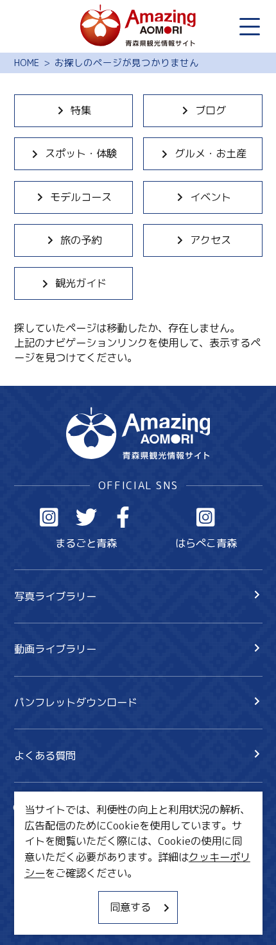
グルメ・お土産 (210, 153)
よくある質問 (45, 755)
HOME (26, 63)
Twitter (86, 517)
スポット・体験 (81, 153)
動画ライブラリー (55, 648)
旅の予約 (80, 239)
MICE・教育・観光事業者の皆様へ (93, 865)
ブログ (210, 110)
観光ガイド (81, 282)
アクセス (210, 239)
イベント (210, 196)
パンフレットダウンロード (75, 702)
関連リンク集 (45, 915)
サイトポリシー (50, 890)
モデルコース (81, 196)
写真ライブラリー (55, 596)
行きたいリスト (71, 831)
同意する (130, 906)
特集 (81, 110)
